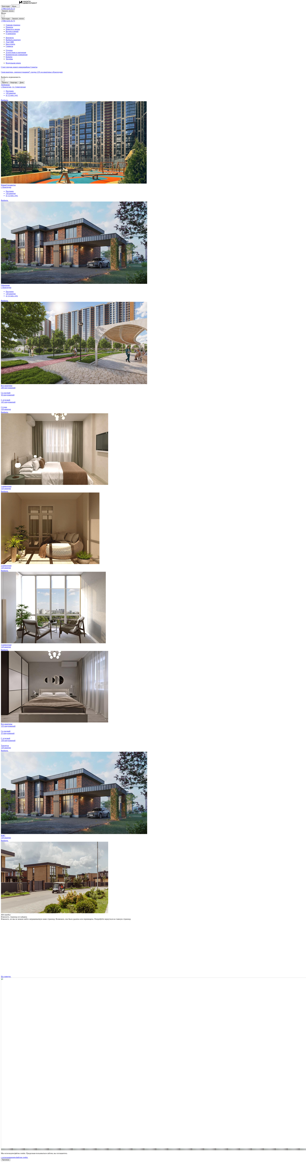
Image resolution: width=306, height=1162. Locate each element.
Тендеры (9, 59)
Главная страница (13, 25)
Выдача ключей (12, 31)
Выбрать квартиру (13, 40)
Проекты (9, 27)
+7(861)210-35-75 (8, 9)
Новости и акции (13, 29)
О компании (11, 34)
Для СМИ (10, 42)
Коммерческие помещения (16, 55)
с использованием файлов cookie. (14, 1157)
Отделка (9, 50)
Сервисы (9, 46)
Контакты (10, 38)
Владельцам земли (13, 63)
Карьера (9, 57)
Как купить (10, 44)
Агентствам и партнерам (16, 52)
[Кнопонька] (3, 15)
